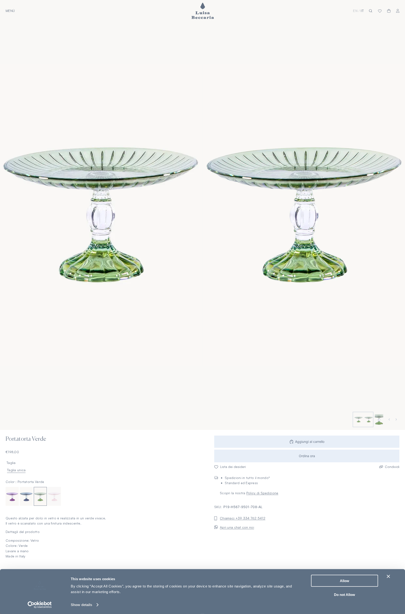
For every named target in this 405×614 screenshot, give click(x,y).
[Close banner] (388, 576)
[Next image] (397, 419)
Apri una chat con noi (237, 527)
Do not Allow (344, 594)
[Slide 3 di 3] (378, 419)
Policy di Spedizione (262, 493)
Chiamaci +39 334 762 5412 (242, 518)
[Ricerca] (370, 11)
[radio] (12, 496)
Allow (344, 581)
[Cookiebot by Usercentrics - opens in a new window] (39, 604)
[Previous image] (390, 419)
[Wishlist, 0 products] (380, 10)
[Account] (397, 11)
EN (355, 11)
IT (362, 11)
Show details (81, 605)
